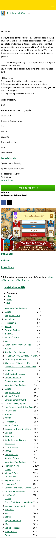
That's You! (10, 495)
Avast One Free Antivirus (16, 308)
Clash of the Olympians (15, 403)
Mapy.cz (8, 341)
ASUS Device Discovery (15, 374)
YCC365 (8, 418)
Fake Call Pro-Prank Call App (18, 344)
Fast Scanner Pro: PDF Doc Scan (19, 407)
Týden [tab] (9, 296)
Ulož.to (8, 311)
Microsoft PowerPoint (15, 506)
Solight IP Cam (12, 458)
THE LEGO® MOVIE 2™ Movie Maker (21, 355)
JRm (7, 524)
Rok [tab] (8, 302)
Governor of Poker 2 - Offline (18, 429)
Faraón (8, 535)
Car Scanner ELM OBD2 (15, 399)
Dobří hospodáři (12, 527)
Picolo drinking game (14, 381)
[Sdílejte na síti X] (9, 202)
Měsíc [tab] (9, 299)
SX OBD (8, 450)
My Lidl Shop (10, 319)
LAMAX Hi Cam (11, 454)
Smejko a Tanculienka (15, 352)
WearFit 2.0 (10, 443)
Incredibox (9, 370)
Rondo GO (9, 414)
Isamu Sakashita (8, 158)
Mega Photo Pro (12, 315)
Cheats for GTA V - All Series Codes (20, 366)
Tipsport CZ (10, 322)
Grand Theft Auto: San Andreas (19, 502)
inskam (8, 326)
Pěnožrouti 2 (11, 436)
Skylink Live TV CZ (13, 377)
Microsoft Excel (12, 425)
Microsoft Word (12, 337)
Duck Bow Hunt (12, 447)
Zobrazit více (7, 180)
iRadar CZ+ (10, 333)
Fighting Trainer (12, 330)
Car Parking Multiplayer (16, 359)
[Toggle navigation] (52, 5)
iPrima (8, 348)
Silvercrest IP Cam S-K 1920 (17, 363)
